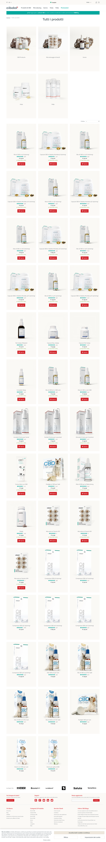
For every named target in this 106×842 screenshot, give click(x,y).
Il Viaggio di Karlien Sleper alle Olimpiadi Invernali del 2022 (88, 817)
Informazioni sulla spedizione (60, 814)
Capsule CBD (33, 812)
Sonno (31, 820)
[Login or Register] (96, 2)
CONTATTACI (10, 800)
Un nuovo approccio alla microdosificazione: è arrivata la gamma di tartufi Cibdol (87, 811)
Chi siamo (8, 810)
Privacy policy (46, 840)
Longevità (32, 823)
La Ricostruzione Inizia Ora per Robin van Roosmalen (86, 821)
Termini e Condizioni (58, 822)
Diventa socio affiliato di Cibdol (13, 818)
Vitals (31, 822)
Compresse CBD (33, 814)
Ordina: (83, 121)
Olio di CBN (32, 818)
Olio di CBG (32, 816)
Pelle (31, 825)
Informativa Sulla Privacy (59, 820)
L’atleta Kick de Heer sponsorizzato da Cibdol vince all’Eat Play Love (87, 824)
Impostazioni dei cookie (92, 837)
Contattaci (56, 812)
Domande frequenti (58, 816)
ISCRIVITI (96, 800)
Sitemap (56, 823)
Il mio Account (57, 810)
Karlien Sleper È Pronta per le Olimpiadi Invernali (88, 814)
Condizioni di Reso (58, 818)
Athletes (8, 814)
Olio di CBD (32, 810)
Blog (7, 812)
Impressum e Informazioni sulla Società (14, 816)
